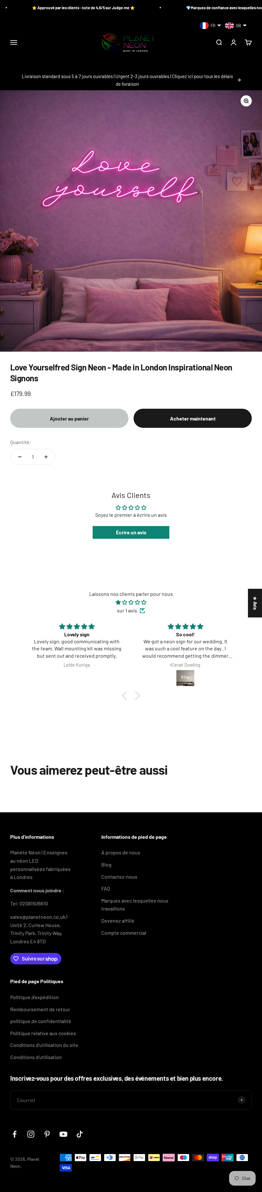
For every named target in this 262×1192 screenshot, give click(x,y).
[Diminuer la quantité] (20, 456)
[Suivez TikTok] (79, 1134)
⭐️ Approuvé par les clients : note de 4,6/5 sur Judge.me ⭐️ (55, 7)
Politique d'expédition (34, 997)
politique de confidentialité (40, 1021)
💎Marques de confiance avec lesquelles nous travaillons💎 (209, 7)
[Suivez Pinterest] (47, 1134)
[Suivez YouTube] (63, 1134)
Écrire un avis (131, 532)
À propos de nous (120, 852)
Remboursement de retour (40, 1009)
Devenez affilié (118, 921)
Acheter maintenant (193, 418)
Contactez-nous (119, 877)
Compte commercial (123, 933)
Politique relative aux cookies (43, 1033)
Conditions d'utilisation (36, 1057)
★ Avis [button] (255, 603)
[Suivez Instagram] (31, 1134)
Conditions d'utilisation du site (44, 1045)
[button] (126, 695)
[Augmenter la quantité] (46, 456)
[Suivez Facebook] (14, 1134)
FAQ (105, 888)
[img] (131, 602)
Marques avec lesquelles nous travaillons (134, 904)
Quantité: (20, 442)
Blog (106, 864)
